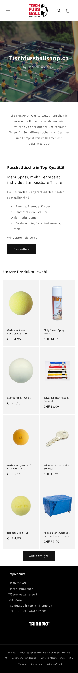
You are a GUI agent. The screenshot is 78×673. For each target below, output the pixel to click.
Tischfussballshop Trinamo (31, 652)
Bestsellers (22, 249)
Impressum (37, 664)
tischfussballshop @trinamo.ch (30, 605)
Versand (22, 664)
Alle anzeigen (39, 556)
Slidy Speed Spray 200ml (54, 332)
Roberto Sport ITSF (18, 532)
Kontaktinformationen (52, 657)
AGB (71, 657)
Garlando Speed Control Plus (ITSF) (17, 332)
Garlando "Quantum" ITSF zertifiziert (19, 467)
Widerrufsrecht (55, 664)
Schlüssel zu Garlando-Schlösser (56, 467)
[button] (8, 10)
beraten (18, 237)
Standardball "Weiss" (19, 397)
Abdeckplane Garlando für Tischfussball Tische (57, 534)
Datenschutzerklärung (24, 657)
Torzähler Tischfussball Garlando (56, 399)
